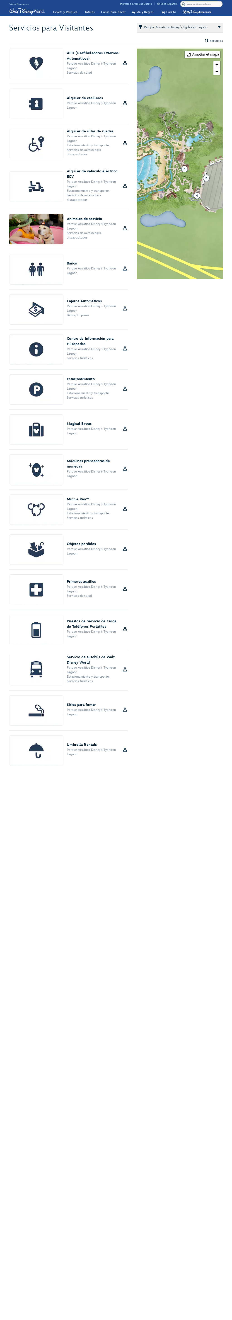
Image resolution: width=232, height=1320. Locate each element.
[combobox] (202, 4)
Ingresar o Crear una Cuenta (136, 3)
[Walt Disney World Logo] (27, 11)
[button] (168, 12)
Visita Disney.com (19, 4)
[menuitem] (158, 3)
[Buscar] (183, 4)
